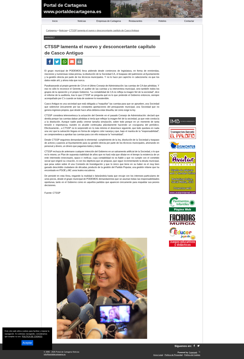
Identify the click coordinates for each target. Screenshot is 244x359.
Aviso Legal (158, 355)
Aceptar (27, 342)
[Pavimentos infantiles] (182, 211)
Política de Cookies (192, 355)
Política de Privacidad (174, 355)
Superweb (193, 352)
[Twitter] (57, 62)
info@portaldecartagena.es (55, 354)
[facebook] (194, 345)
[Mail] (72, 62)
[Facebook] (50, 62)
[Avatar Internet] (182, 193)
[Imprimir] (79, 62)
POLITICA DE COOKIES (32, 336)
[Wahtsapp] (64, 62)
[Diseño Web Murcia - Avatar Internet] (199, 352)
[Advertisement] (102, 216)
